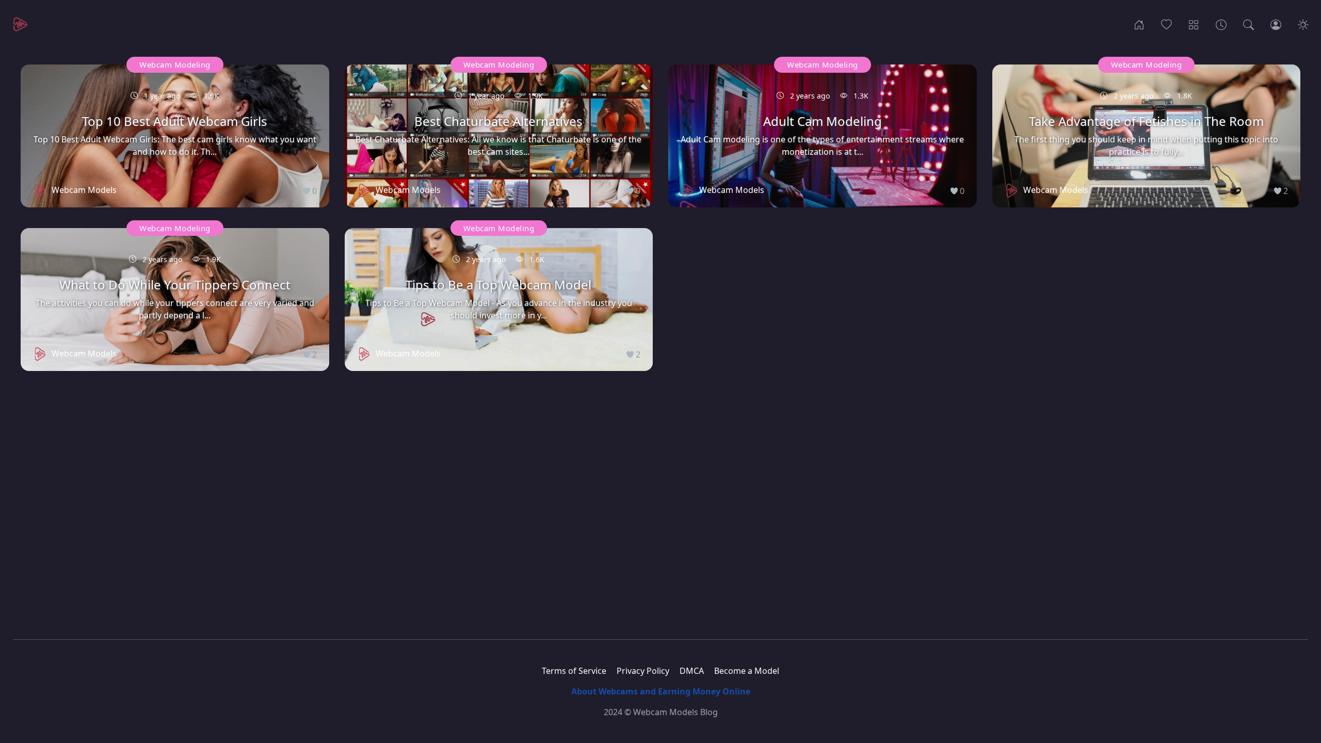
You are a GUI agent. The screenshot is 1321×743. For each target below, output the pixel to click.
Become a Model (746, 670)
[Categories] (1193, 23)
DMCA (692, 670)
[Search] (1248, 23)
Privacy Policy (643, 670)
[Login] (1275, 23)
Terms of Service (574, 670)
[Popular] (1166, 23)
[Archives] (1221, 23)
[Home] (1139, 23)
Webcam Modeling (175, 64)
